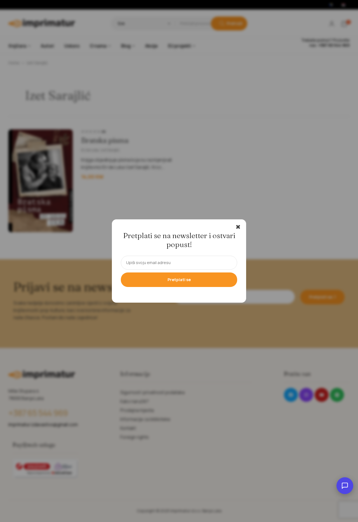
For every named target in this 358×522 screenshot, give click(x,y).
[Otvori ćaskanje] (344, 485)
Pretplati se (179, 279)
